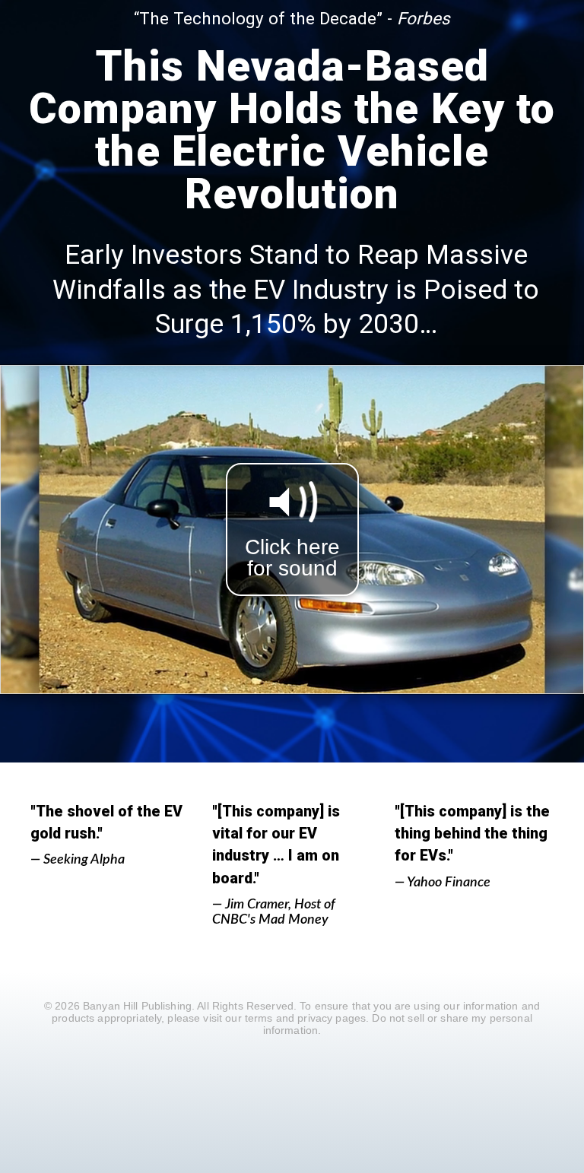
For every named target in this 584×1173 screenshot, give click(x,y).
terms (259, 1018)
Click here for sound (292, 557)
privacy (314, 1018)
